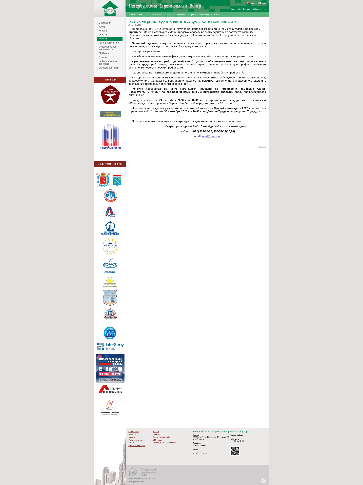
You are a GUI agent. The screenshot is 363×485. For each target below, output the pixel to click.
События (103, 34)
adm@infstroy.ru (200, 453)
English (253, 3)
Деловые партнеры (109, 68)
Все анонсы (262, 147)
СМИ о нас (104, 53)
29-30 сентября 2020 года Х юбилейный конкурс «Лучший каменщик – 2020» (185, 14)
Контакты (247, 9)
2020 (148, 14)
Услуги (102, 27)
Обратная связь (260, 9)
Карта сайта (236, 9)
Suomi (264, 3)
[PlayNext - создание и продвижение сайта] (263, 482)
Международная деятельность (107, 48)
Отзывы (103, 57)
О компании (105, 23)
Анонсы (140, 14)
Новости (103, 31)
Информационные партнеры (108, 62)
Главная (131, 14)
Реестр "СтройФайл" (109, 43)
